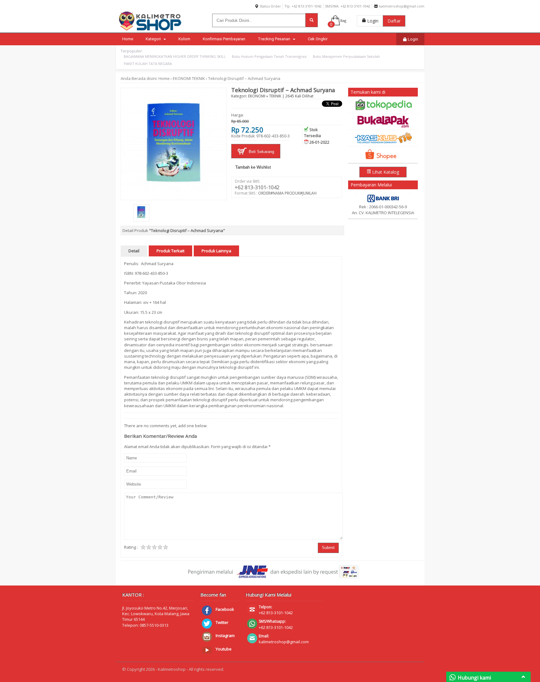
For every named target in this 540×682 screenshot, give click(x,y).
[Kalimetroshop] (150, 30)
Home (127, 39)
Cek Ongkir (318, 39)
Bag (343, 20)
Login (372, 21)
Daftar (394, 21)
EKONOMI (182, 78)
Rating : (131, 547)
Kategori (154, 39)
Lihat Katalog (385, 172)
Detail (133, 251)
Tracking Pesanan (274, 39)
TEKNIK (198, 78)
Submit (328, 547)
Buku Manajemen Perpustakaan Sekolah (346, 56)
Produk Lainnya (216, 251)
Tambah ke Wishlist (253, 167)
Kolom (184, 39)
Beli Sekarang (261, 151)
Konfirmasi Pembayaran (224, 39)
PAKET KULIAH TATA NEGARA (148, 63)
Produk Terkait (170, 251)
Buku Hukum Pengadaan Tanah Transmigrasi (269, 56)
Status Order (270, 6)
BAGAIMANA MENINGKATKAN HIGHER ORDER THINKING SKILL (175, 56)
